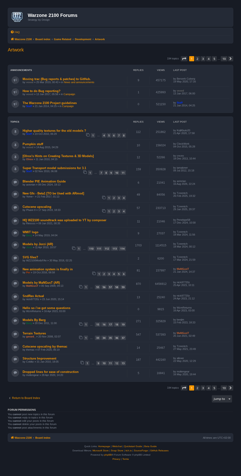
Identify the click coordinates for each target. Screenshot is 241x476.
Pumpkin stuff (33, 144)
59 (123, 287)
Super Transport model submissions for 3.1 (54, 168)
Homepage (104, 446)
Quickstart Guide (133, 446)
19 (123, 324)
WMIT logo (30, 232)
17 (110, 324)
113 (114, 248)
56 (104, 287)
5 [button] (214, 59)
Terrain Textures (34, 333)
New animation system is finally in (48, 269)
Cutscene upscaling (37, 207)
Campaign (69, 94)
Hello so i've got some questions (46, 308)
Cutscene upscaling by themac (45, 346)
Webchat (117, 446)
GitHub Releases (159, 450)
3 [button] (203, 59)
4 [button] (208, 59)
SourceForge (141, 450)
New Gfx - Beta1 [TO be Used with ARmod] (53, 193)
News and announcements (79, 82)
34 (104, 338)
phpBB (108, 454)
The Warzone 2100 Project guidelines (50, 103)
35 (110, 338)
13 (123, 363)
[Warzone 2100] (18, 17)
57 (110, 287)
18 (116, 324)
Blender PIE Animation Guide (44, 181)
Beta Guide (150, 446)
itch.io (128, 450)
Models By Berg (34, 320)
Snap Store (117, 450)
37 (123, 338)
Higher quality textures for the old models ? (54, 130)
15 (97, 324)
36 (116, 338)
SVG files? (30, 257)
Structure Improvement (39, 358)
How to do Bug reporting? (41, 91)
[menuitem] (15, 32)
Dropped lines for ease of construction (51, 372)
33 (97, 338)
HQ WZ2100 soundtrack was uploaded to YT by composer (64, 220)
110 (91, 248)
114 (122, 248)
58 (116, 287)
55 (97, 287)
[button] (184, 58)
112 (107, 248)
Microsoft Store (100, 450)
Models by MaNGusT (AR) (41, 282)
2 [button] (197, 59)
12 (116, 363)
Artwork (16, 49)
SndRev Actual (33, 296)
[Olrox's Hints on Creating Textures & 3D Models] (58, 156)
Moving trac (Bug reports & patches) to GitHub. (57, 79)
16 (104, 324)
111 (99, 248)
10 (116, 172)
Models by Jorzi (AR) (38, 244)
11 (123, 172)
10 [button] (224, 59)
